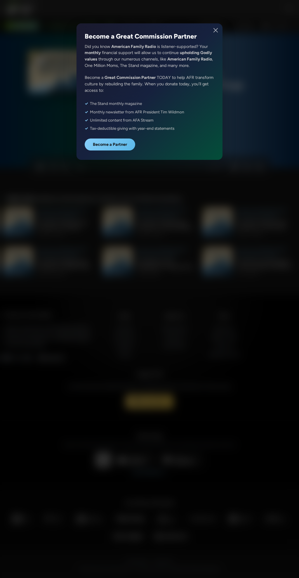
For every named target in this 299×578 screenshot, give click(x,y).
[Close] (216, 30)
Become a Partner (110, 144)
